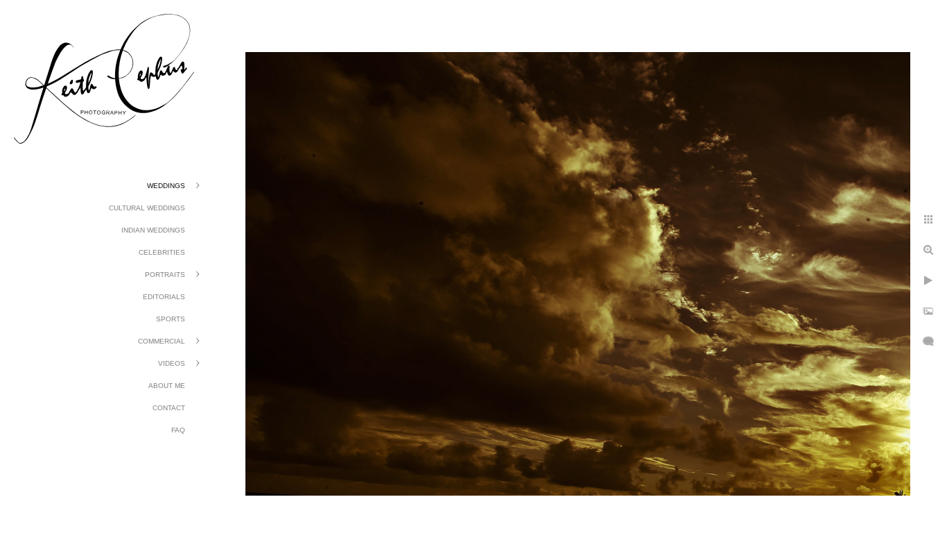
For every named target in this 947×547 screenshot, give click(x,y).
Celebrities (162, 252)
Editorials (164, 297)
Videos (171, 363)
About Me (166, 385)
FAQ (178, 430)
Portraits (165, 274)
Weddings (166, 186)
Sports (170, 319)
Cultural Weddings (147, 208)
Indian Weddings (153, 230)
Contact (169, 408)
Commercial (161, 341)
